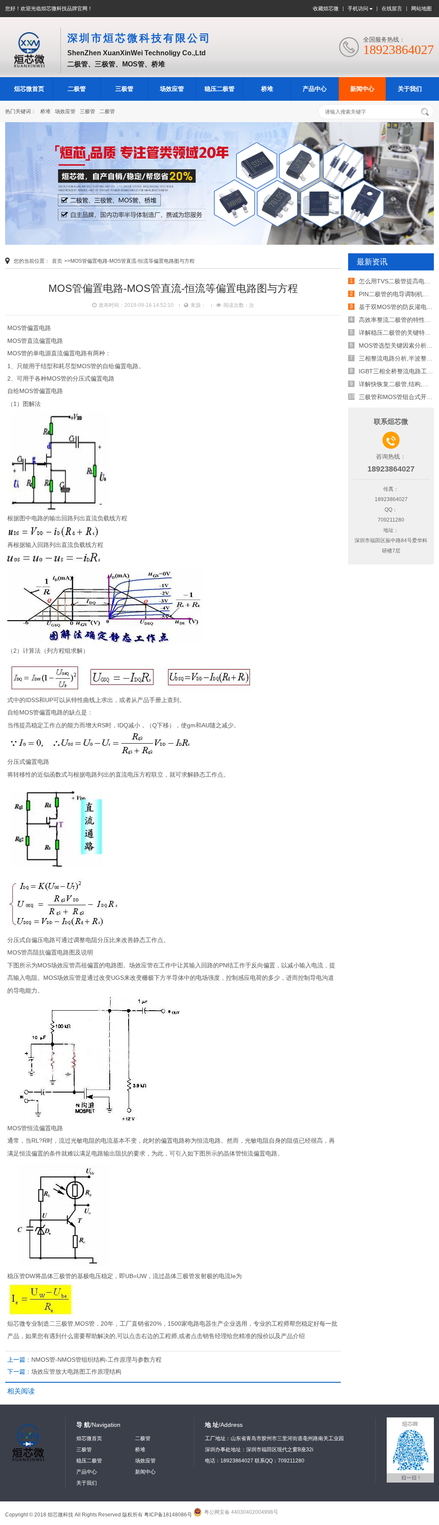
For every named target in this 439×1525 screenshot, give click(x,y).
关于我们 (410, 88)
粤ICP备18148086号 (168, 1515)
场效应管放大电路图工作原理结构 (76, 1371)
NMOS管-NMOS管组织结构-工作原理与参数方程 (96, 1359)
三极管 (124, 88)
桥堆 (267, 88)
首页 (57, 261)
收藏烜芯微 (326, 9)
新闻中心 (362, 88)
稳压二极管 (219, 88)
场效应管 (172, 88)
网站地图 (421, 9)
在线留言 (392, 9)
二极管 (77, 88)
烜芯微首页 (29, 88)
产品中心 (315, 88)
